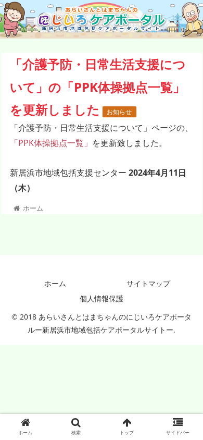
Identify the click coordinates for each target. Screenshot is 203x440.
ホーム (55, 283)
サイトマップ (148, 283)
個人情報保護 (101, 298)
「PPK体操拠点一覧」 (51, 143)
